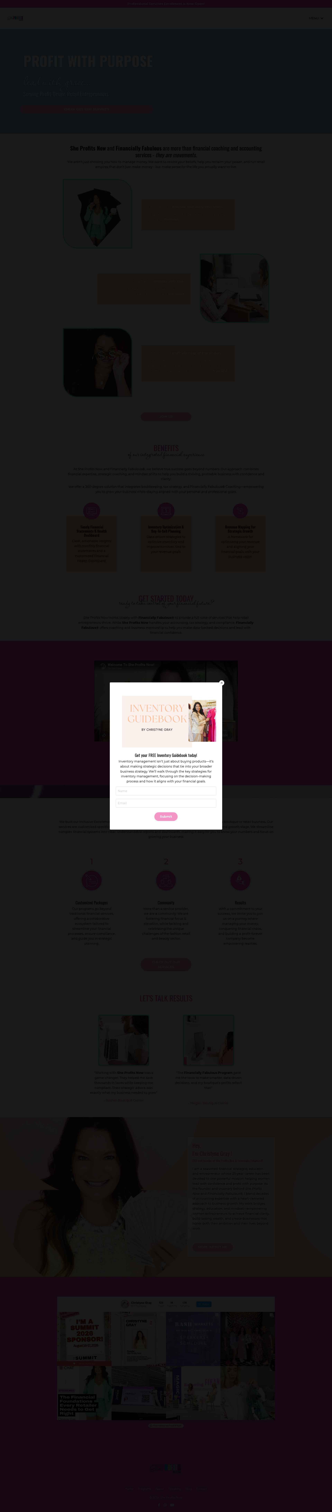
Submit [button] (166, 817)
